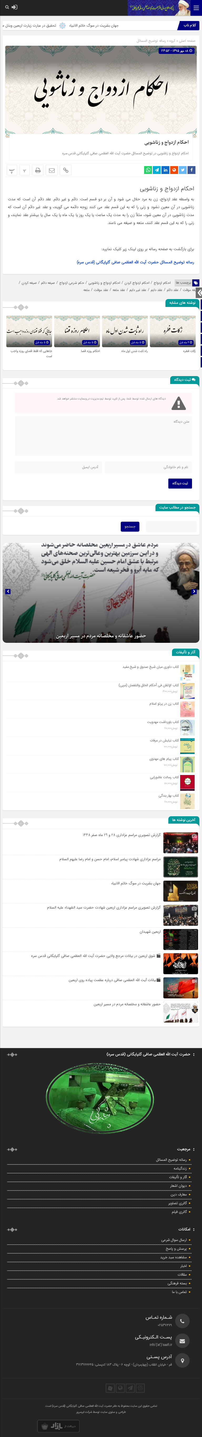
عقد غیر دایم (138, 290)
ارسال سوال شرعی (174, 1240)
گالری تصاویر (177, 1203)
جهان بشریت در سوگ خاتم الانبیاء (123, 25)
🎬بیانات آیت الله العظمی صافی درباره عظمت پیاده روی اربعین (115, 980)
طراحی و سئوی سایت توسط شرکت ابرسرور (101, 1412)
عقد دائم (173, 290)
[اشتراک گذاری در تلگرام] (157, 170)
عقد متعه (119, 290)
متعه (86, 290)
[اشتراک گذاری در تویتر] (183, 170)
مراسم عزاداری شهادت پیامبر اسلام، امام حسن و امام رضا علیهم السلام (110, 859)
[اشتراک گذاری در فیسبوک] (191, 170)
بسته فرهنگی (177, 1283)
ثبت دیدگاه (180, 483)
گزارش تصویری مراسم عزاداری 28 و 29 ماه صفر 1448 (122, 835)
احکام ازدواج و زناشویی (166, 142)
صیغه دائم (48, 283)
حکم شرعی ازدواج (71, 283)
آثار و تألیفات (178, 1177)
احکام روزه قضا (90, 351)
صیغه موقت (191, 290)
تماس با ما (179, 1292)
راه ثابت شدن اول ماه (134, 351)
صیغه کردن (29, 283)
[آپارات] (110, 1388)
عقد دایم (157, 290)
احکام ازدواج (162, 283)
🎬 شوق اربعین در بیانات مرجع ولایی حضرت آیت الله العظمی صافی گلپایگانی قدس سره (96, 956)
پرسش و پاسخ (176, 1249)
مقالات (182, 1275)
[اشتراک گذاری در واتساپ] (148, 170)
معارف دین (179, 1195)
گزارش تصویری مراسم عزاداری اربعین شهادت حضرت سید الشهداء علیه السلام (104, 907)
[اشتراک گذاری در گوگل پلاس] (174, 170)
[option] (101, 593)
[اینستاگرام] (140, 1388)
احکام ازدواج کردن (136, 283)
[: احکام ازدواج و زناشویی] (52, 170)
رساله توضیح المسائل (151, 41)
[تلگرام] (130, 1388)
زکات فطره (189, 351)
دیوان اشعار (178, 1186)
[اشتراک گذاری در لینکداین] (165, 170)
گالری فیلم (179, 1212)
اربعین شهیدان (150, 932)
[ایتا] (120, 1388)
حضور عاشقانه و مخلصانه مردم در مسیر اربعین (127, 1004)
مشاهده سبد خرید (173, 1257)
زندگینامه (180, 1169)
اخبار (183, 1266)
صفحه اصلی (186, 41)
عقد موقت (101, 290)
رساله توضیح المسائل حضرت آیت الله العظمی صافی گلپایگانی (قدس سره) (135, 262)
